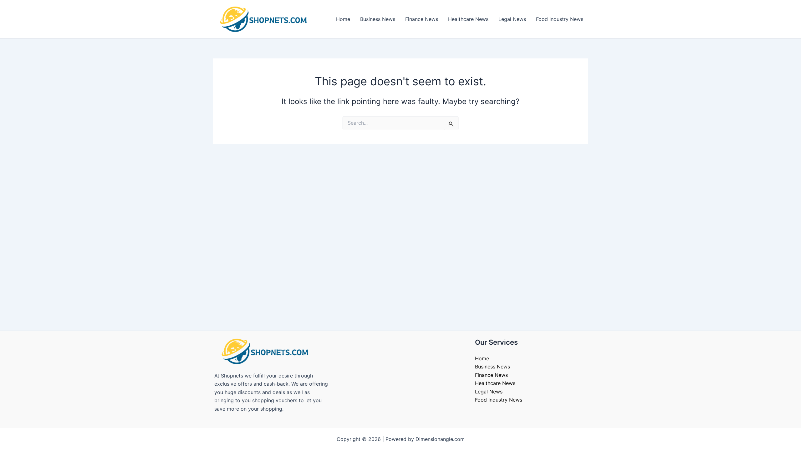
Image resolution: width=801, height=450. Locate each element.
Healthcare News (468, 19)
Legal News (512, 19)
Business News (377, 19)
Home (343, 19)
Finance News (421, 19)
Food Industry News (559, 19)
